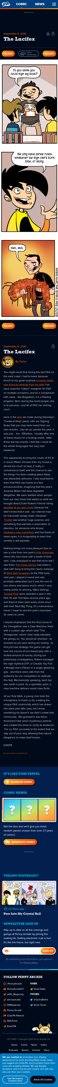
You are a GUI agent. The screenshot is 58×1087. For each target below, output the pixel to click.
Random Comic (21, 782)
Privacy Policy (31, 962)
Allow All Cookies (43, 1079)
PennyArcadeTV (15, 989)
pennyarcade (14, 999)
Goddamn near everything (19, 532)
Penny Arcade (14, 1010)
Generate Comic (23, 842)
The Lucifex (19, 352)
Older (8, 54)
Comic (24, 1045)
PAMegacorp (13, 1005)
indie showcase (45, 552)
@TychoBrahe (41, 999)
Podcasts (13, 1050)
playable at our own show (18, 507)
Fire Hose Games (26, 565)
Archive (36, 1050)
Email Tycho (40, 1005)
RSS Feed (12, 1021)
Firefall (8, 520)
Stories (25, 1050)
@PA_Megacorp (15, 994)
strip (19, 417)
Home (14, 1045)
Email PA (11, 1026)
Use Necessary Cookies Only (15, 1079)
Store (46, 1050)
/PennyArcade (14, 983)
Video (44, 1045)
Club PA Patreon (15, 1015)
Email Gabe (40, 989)
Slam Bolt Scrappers (18, 573)
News (34, 1045)
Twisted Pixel (11, 594)
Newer (49, 54)
